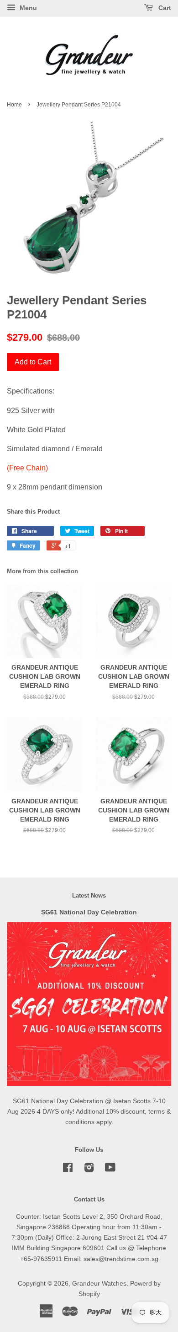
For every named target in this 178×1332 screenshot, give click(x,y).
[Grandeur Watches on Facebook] (68, 1169)
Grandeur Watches (99, 1283)
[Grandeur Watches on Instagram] (89, 1169)
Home (14, 104)
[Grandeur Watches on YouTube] (110, 1169)
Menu (27, 7)
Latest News (89, 895)
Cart (164, 7)
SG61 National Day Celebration (89, 912)
